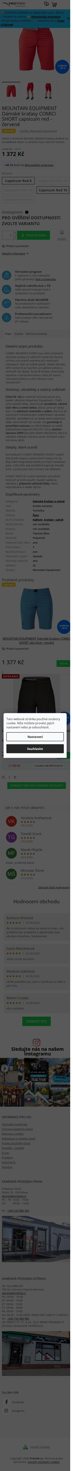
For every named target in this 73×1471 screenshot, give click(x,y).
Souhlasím (35, 749)
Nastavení (35, 737)
